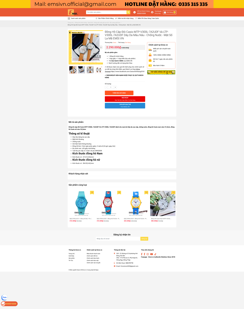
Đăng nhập (158, 13)
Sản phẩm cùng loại (78, 185)
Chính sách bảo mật (93, 260)
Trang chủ (72, 253)
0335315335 (141, 13)
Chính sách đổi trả (92, 256)
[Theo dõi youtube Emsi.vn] (151, 254)
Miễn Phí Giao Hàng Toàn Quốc (148, 18)
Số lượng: (108, 84)
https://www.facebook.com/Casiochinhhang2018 (127, 71)
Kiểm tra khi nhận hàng (125, 18)
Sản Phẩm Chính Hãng (106, 18)
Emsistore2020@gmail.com (129, 266)
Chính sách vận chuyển (93, 262)
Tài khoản (158, 11)
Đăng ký (144, 239)
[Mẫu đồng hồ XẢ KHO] (161, 72)
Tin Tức (71, 260)
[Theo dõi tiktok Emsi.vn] (155, 254)
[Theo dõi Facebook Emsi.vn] (141, 254)
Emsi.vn (84, 270)
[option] (86, 47)
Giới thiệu (71, 256)
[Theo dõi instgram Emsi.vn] (148, 254)
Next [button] (101, 47)
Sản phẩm (72, 258)
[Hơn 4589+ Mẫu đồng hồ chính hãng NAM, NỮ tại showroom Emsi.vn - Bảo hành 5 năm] (122, 4)
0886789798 (129, 263)
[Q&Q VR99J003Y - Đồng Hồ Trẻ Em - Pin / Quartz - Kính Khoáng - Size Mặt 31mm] (135, 203)
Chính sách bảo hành (93, 258)
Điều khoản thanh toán (93, 253)
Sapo (96, 270)
